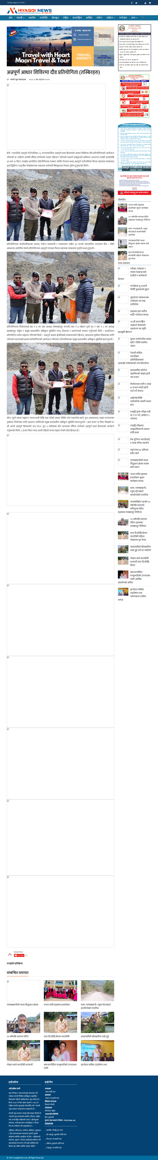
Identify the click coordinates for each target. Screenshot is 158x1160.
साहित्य (110, 18)
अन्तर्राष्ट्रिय (77, 18)
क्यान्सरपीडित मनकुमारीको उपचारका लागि (60, 1066)
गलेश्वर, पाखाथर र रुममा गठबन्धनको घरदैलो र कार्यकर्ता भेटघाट (132, 274)
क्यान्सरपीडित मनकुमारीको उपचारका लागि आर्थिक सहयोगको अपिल (134, 577)
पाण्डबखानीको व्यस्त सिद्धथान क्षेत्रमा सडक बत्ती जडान (138, 244)
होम (10, 18)
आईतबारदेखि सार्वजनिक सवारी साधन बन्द (140, 401)
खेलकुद (55, 18)
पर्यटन (99, 18)
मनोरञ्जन (123, 18)
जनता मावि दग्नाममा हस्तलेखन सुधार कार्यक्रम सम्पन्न (138, 208)
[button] (142, 17)
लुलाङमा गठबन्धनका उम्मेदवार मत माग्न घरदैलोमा (139, 301)
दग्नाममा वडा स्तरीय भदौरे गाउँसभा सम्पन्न (139, 313)
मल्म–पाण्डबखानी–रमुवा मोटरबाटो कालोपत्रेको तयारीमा (96, 1006)
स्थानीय (32, 18)
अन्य (133, 18)
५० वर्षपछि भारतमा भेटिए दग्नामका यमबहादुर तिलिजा (139, 218)
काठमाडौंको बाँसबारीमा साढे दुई (95, 1036)
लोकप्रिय (122, 200)
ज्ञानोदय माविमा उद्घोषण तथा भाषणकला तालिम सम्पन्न (132, 594)
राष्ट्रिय (65, 18)
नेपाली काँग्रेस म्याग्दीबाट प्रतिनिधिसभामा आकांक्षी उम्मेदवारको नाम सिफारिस (133, 358)
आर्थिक (89, 18)
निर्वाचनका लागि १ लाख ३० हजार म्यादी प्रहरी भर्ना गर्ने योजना (140, 387)
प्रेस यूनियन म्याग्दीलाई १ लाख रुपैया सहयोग (140, 441)
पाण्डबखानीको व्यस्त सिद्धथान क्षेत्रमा (22, 1005)
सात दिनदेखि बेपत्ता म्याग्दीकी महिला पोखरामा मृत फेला (138, 256)
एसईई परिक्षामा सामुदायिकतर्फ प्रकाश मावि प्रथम (139, 429)
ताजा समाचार (124, 263)
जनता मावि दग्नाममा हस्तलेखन (57, 1005)
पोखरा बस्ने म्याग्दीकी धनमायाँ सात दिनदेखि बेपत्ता (139, 561)
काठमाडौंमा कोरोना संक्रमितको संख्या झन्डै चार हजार (140, 373)
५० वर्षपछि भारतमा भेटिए (18, 1036)
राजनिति (43, 18)
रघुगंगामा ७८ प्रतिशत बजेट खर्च (139, 451)
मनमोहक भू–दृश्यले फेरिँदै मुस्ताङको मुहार (139, 288)
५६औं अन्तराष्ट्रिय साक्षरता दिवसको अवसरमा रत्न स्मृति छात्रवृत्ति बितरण (132, 327)
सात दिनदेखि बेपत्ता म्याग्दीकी (56, 1036)
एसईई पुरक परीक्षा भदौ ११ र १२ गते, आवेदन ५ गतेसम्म (140, 415)
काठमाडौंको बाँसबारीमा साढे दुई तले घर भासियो (140, 548)
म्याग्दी (20, 18)
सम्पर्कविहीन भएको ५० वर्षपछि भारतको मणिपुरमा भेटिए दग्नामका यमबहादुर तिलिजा (134, 507)
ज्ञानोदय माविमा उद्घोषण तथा (94, 1065)
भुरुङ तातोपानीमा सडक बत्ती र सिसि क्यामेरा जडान (140, 342)
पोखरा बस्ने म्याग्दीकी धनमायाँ (20, 1065)
